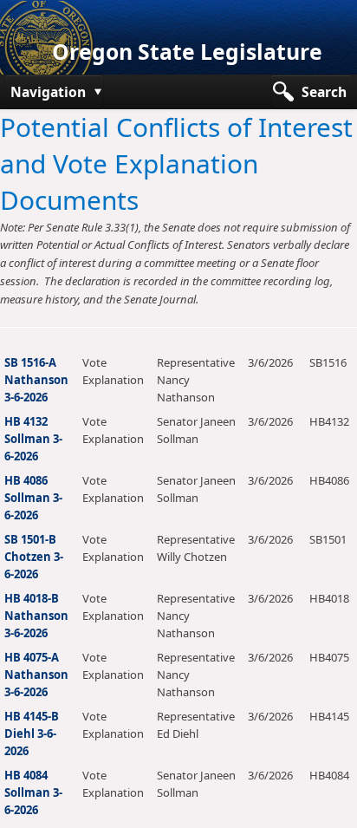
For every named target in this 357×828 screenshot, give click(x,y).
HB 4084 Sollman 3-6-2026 (33, 792)
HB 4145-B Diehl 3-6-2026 (31, 733)
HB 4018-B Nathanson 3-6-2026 (36, 615)
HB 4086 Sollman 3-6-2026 (33, 498)
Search (324, 91)
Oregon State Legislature (187, 51)
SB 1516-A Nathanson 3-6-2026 (36, 380)
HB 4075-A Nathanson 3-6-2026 (36, 674)
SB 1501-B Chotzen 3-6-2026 (33, 556)
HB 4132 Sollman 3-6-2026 (33, 439)
